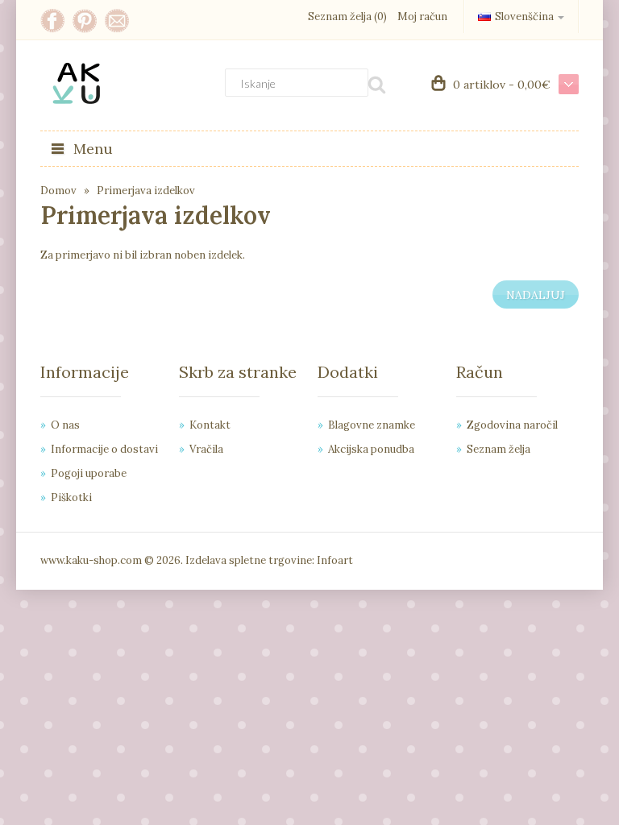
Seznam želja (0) (347, 16)
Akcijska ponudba (371, 449)
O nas (65, 425)
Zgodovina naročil (512, 425)
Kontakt (210, 425)
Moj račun (422, 16)
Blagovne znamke (371, 425)
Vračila (206, 449)
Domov (58, 190)
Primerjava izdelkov (146, 190)
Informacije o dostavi (104, 449)
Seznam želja (498, 449)
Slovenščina (524, 16)
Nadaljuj (535, 295)
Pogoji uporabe (89, 473)
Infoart (335, 560)
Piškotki (71, 497)
